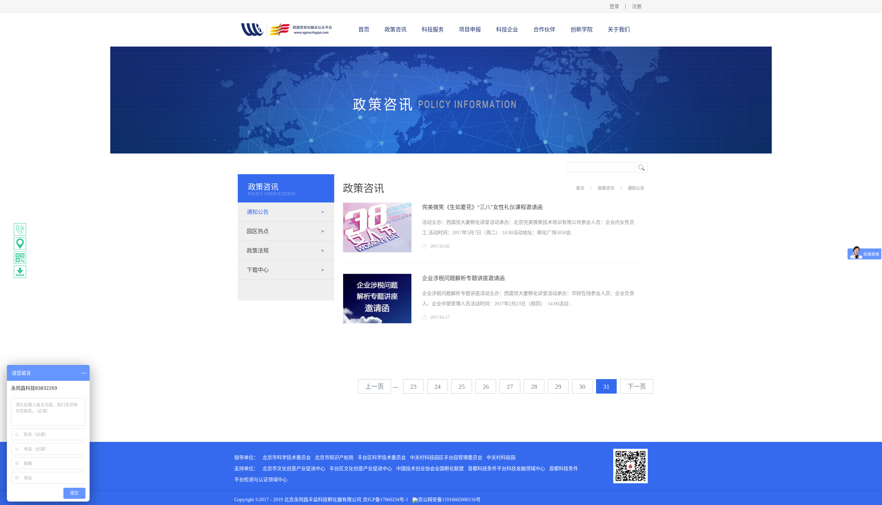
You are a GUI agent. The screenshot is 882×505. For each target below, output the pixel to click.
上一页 (374, 386)
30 (582, 386)
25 (462, 386)
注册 (637, 6)
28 (534, 386)
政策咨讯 (606, 188)
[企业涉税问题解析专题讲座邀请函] (377, 276)
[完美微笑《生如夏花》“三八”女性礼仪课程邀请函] (377, 205)
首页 (363, 29)
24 (437, 386)
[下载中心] (20, 272)
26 (486, 386)
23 (413, 386)
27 (510, 386)
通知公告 (636, 188)
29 (558, 386)
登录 (614, 6)
